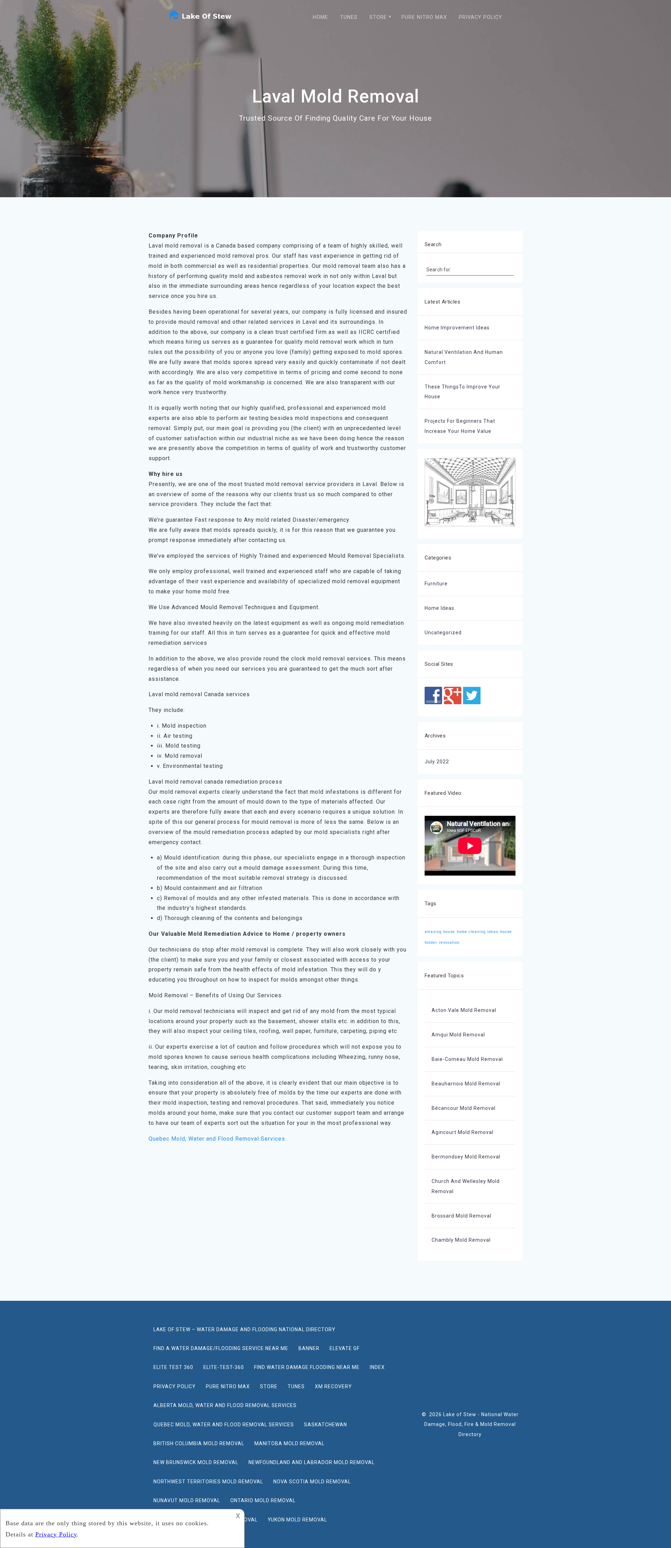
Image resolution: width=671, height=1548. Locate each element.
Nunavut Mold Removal (186, 1500)
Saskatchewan (325, 1424)
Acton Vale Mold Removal (464, 1010)
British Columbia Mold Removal (198, 1443)
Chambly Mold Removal (461, 1240)
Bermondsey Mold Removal (466, 1157)
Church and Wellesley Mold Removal (466, 1186)
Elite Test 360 (173, 1367)
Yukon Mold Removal (297, 1519)
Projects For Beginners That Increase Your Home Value (460, 426)
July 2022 (437, 761)
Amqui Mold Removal (458, 1034)
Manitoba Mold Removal (289, 1443)
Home (320, 17)
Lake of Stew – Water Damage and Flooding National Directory (244, 1329)
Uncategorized (443, 632)
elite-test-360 (223, 1367)
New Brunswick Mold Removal (195, 1462)
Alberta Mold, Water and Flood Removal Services (225, 1405)
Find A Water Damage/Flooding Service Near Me (220, 1348)
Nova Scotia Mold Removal (312, 1481)
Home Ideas (439, 608)
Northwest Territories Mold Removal (208, 1481)
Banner (308, 1348)
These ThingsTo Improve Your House (462, 392)
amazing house (440, 931)
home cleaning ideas (477, 931)
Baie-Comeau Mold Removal (467, 1059)
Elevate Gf (345, 1348)
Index (377, 1367)
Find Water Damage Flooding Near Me (307, 1367)
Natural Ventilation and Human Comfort (464, 357)
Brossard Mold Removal (461, 1216)
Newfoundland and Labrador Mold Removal (311, 1462)
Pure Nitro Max (424, 17)
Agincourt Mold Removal (462, 1132)
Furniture (436, 583)
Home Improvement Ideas (457, 327)
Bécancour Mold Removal (464, 1108)
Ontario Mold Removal (263, 1500)
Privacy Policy (480, 17)
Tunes (349, 17)
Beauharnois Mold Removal (466, 1083)
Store (378, 17)
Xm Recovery (333, 1386)
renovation (449, 942)
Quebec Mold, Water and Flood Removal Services (217, 1138)
